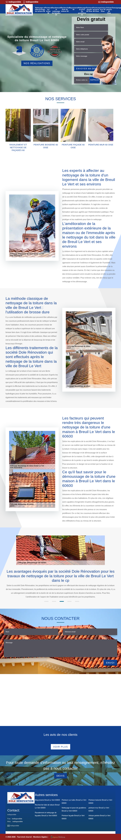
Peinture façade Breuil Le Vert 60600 (73, 817)
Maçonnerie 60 (73, 8)
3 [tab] (62, 601)
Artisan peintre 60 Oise (109, 10)
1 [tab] (46, 601)
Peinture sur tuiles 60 (48, 10)
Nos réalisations (37, 63)
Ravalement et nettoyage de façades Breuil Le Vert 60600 (46, 814)
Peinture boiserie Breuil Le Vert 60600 (100, 801)
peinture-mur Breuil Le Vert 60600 (99, 809)
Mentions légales (40, 837)
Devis (60, 775)
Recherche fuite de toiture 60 (65, 9)
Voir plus (60, 746)
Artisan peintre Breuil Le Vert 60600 (99, 817)
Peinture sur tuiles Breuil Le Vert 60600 (74, 801)
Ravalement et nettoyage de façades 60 (56, 11)
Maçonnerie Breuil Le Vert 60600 (47, 800)
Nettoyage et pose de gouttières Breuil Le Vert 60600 (74, 809)
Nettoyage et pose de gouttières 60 (82, 11)
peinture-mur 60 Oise (102, 9)
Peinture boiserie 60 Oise (96, 9)
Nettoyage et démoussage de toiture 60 (40, 9)
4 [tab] (69, 601)
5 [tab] (77, 601)
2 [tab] (54, 601)
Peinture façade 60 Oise (89, 9)
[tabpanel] (60, 581)
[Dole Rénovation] (19, 10)
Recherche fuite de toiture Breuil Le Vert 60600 (47, 806)
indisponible (14, 2)
